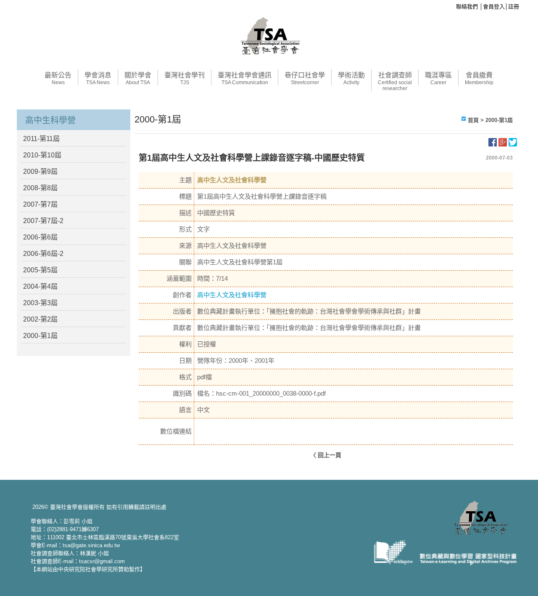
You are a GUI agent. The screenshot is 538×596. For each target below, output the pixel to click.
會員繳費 (479, 78)
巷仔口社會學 (305, 78)
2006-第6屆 (40, 237)
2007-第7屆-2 (43, 220)
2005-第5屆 (40, 270)
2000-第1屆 (40, 335)
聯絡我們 (467, 6)
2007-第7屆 (40, 204)
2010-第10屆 (42, 155)
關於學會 (137, 78)
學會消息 (97, 78)
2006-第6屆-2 (43, 253)
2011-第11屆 (41, 138)
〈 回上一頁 (325, 455)
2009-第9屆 (40, 171)
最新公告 (58, 78)
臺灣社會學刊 (184, 78)
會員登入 (494, 6)
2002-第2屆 (40, 319)
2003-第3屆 (40, 302)
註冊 (513, 6)
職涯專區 (438, 78)
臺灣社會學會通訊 (245, 78)
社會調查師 (395, 81)
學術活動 (351, 78)
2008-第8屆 (40, 188)
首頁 (473, 120)
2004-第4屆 (40, 286)
